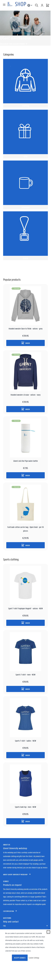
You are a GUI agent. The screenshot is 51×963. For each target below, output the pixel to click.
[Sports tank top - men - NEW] (25, 783)
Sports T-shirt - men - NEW (25, 674)
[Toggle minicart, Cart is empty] (47, 5)
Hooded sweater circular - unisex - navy (26, 394)
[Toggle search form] (36, 5)
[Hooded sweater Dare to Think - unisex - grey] (25, 305)
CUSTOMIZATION (8, 911)
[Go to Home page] (17, 5)
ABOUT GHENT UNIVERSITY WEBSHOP (15, 874)
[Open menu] (4, 5)
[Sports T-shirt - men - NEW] (25, 651)
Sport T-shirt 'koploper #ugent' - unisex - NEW (25, 608)
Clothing (25, 105)
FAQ (4, 925)
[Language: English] (30, 5)
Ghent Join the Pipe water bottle (25, 460)
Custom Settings (34, 957)
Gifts (25, 156)
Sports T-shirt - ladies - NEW (25, 740)
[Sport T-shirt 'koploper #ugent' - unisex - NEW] (25, 585)
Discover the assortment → (13, 43)
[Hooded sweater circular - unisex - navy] (25, 371)
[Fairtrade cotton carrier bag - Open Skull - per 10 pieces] (25, 504)
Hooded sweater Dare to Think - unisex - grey (25, 328)
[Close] (48, 931)
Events (25, 258)
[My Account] (42, 5)
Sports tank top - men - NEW (25, 806)
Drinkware (25, 207)
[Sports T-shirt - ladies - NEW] (25, 717)
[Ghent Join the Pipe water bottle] (25, 437)
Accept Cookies (20, 957)
